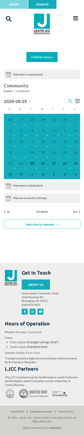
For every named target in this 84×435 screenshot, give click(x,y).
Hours (14, 4)
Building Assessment (41, 411)
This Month (42, 211)
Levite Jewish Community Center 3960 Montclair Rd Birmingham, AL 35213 (40, 297)
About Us (35, 284)
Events (8, 91)
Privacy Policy (65, 411)
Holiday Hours (42, 57)
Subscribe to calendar (39, 224)
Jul (8, 211)
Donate (42, 4)
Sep (75, 211)
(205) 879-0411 (31, 304)
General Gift (17, 411)
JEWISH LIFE (42, 43)
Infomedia (55, 427)
